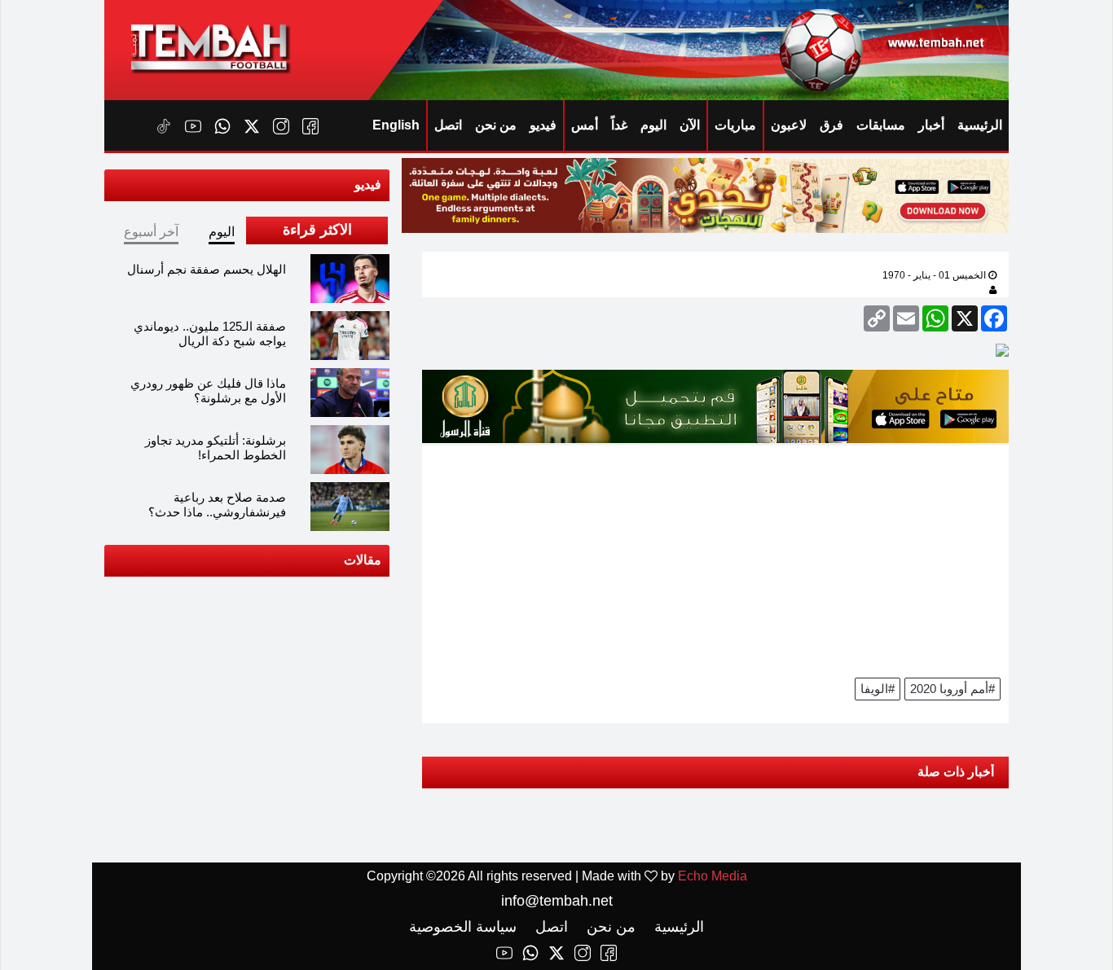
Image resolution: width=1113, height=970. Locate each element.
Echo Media (712, 876)
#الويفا (877, 689)
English (396, 125)
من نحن (496, 125)
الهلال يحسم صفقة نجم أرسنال (206, 269)
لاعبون (789, 125)
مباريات (735, 125)
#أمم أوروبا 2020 (952, 689)
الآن (690, 125)
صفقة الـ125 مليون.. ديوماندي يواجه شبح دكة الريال (210, 333)
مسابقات (880, 125)
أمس (584, 125)
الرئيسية (979, 125)
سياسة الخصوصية (463, 927)
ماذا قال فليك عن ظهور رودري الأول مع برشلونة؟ (208, 390)
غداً (619, 125)
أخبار (931, 125)
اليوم (653, 125)
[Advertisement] (715, 559)
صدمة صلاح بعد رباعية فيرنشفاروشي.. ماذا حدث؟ (217, 504)
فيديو (543, 125)
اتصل (448, 125)
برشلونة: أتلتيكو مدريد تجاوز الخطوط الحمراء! (215, 447)
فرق (831, 125)
